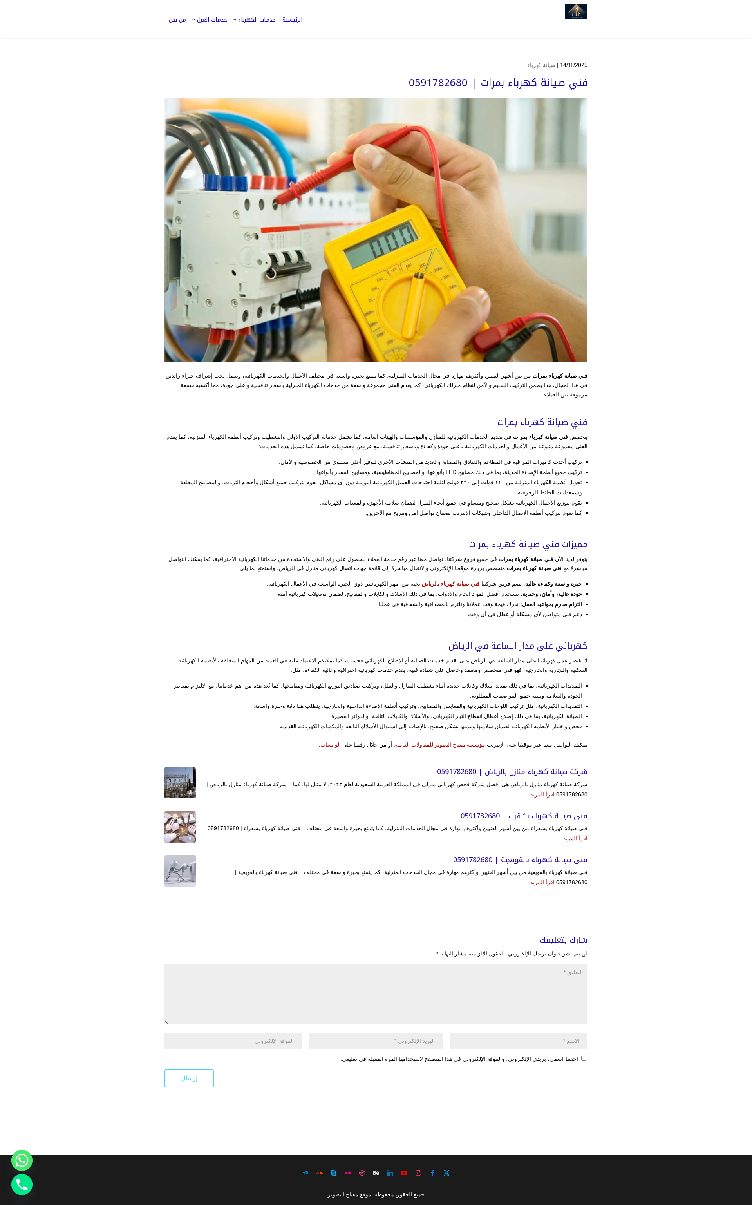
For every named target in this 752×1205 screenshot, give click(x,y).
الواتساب (330, 745)
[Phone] (22, 1184)
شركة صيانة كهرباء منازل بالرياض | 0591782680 (512, 771)
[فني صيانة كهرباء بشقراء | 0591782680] (180, 827)
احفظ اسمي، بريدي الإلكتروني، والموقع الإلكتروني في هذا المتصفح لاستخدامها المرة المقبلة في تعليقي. (459, 1059)
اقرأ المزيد (542, 794)
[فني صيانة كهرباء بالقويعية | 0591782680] (180, 871)
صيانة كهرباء (541, 65)
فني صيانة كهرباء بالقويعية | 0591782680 (520, 860)
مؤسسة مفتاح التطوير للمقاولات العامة (440, 745)
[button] (732, 1152)
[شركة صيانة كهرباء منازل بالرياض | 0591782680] (180, 782)
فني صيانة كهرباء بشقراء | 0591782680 (524, 816)
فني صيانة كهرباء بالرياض (451, 584)
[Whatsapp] (22, 1160)
